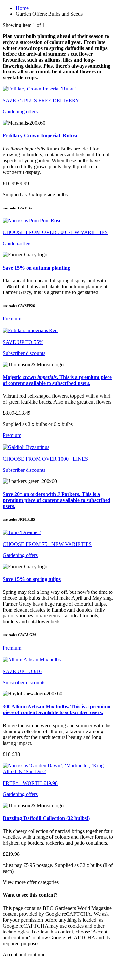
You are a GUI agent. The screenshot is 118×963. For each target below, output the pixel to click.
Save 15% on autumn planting (36, 268)
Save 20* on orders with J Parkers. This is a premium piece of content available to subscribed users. (56, 500)
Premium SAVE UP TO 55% (23, 330)
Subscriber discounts (24, 353)
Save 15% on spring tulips (32, 579)
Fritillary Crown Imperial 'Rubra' (41, 135)
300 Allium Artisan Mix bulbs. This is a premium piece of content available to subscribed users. (56, 709)
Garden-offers (17, 243)
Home (22, 8)
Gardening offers (20, 111)
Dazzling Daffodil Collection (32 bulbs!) (46, 818)
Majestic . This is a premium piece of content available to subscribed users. (57, 380)
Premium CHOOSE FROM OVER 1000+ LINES (45, 447)
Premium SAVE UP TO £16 (22, 659)
